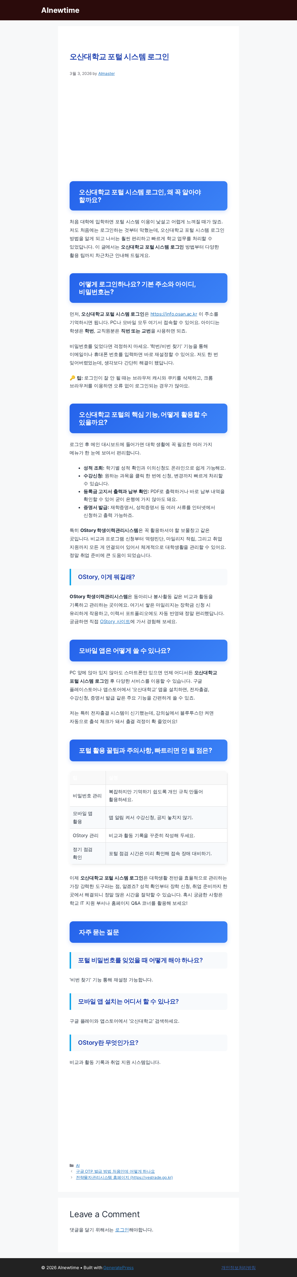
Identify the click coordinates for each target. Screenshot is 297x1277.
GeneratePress (118, 1267)
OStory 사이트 (115, 621)
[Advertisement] (148, 126)
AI (78, 1165)
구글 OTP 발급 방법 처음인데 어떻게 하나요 (115, 1171)
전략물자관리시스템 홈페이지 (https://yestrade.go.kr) (124, 1177)
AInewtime (60, 10)
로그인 (122, 1230)
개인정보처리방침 (238, 1267)
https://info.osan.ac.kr (174, 314)
